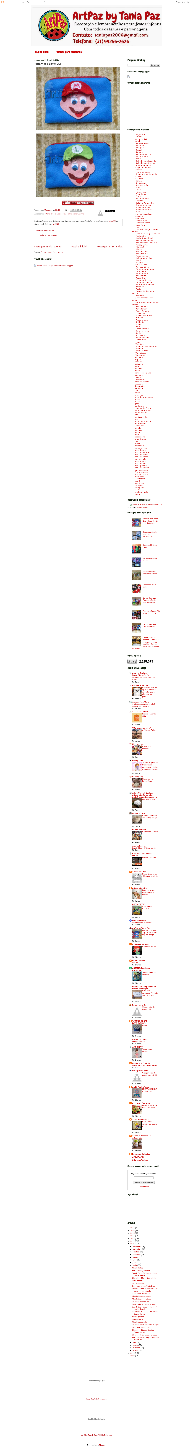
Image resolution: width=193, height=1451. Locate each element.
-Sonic (138, 333)
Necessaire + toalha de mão (143, 1304)
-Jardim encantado (144, 214)
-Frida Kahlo (141, 194)
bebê (137, 366)
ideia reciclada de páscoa (142, 923)
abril (135, 1342)
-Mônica (138, 249)
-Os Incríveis (141, 265)
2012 (132, 1241)
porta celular (141, 459)
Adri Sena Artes (139, 872)
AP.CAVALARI (138, 1157)
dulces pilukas (138, 813)
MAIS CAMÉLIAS (149, 799)
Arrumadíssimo (139, 846)
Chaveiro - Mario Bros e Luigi (144, 1278)
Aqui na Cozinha (139, 673)
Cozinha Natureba (140, 1039)
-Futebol (139, 201)
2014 (132, 1236)
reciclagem (140, 479)
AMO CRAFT (137, 1047)
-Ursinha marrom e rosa (146, 346)
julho (135, 1260)
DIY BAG (135, 963)
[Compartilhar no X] (76, 210)
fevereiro (136, 1348)
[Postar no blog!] (73, 210)
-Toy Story (139, 344)
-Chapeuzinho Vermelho (146, 174)
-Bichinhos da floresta (145, 163)
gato (137, 404)
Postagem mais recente (47, 246)
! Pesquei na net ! (140, 1071)
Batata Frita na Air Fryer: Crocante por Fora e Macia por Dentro (143, 677)
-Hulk (137, 212)
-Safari (138, 326)
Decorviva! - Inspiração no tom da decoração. (144, 987)
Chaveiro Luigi (138, 1283)
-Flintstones (140, 192)
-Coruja (138, 181)
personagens (141, 448)
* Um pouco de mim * (141, 728)
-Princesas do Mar (143, 315)
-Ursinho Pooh (141, 351)
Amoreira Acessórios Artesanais (141, 1137)
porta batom (140, 450)
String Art (139, 488)
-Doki (137, 187)
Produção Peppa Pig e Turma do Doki (151, 612)
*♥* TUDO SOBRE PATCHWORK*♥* (139, 1022)
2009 (132, 1356)
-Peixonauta (140, 276)
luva (137, 419)
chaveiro (139, 384)
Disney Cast (137, 760)
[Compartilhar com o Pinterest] (81, 210)
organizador (140, 439)
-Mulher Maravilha (143, 258)
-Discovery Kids (142, 185)
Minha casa (140, 426)
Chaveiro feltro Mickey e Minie (144, 1335)
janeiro (136, 1350)
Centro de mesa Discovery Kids (149, 625)
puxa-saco (140, 477)
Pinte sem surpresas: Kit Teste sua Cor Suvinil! (150, 993)
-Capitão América (143, 167)
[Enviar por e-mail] (71, 210)
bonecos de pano (143, 373)
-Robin (138, 324)
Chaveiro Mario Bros (140, 1302)
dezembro (137, 1246)
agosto (136, 1257)
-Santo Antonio (142, 329)
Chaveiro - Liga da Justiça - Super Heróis (143, 1331)
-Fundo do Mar (142, 198)
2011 (132, 1244)
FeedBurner (144, 1187)
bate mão (139, 362)
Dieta (137, 390)
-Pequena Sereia (143, 280)
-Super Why (140, 340)
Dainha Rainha (138, 961)
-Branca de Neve (143, 165)
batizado (139, 364)
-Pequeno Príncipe (143, 282)
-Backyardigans (142, 143)
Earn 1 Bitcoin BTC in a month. (144, 848)
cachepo (139, 375)
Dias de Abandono (149, 858)
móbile (138, 428)
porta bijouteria (142, 452)
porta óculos (141, 463)
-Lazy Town (140, 225)
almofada (139, 357)
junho (135, 1262)
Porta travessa (142, 472)
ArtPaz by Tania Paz (141, 928)
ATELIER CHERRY (140, 712)
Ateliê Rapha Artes (140, 1087)
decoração (140, 386)
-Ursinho (139, 348)
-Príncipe (139, 318)
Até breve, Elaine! (149, 730)
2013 (132, 1238)
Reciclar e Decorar (140, 685)
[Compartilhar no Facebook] (78, 210)
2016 (132, 1230)
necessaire (140, 437)
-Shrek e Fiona (142, 331)
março (135, 1345)
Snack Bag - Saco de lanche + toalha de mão (144, 1274)
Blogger (102, 1445)
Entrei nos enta (139, 1005)
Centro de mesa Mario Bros (143, 1286)
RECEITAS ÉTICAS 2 (141, 1103)
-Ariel (137, 141)
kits (136, 415)
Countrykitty (137, 777)
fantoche (139, 395)
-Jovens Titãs (141, 220)
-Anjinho (139, 137)
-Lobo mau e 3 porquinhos (147, 234)
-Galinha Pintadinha (144, 203)
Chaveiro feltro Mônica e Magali (145, 1325)
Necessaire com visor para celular (150, 572)
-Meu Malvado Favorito (146, 243)
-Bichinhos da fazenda (145, 161)
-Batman (139, 152)
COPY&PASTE (138, 904)
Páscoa (138, 443)
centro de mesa (142, 382)
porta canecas (141, 457)
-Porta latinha (141, 307)
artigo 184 (112, 221)
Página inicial (42, 51)
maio (135, 1265)
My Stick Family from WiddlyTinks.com (96, 1435)
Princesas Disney (149, 946)
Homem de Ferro (143, 408)
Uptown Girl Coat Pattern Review (144, 1065)
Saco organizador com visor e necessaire (150, 534)
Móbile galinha (138, 1317)
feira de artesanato (144, 397)
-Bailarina (139, 145)
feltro (70, 214)
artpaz (138, 359)
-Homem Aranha (142, 207)
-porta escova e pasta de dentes (145, 303)
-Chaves (139, 176)
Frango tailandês (138, 1042)
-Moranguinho (141, 256)
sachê (137, 481)
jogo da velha (141, 412)
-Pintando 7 (140, 287)
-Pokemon (139, 295)
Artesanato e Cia (139, 888)
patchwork (139, 446)
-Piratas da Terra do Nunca (143, 292)
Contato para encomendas (69, 51)
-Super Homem (142, 337)
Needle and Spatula (141, 1063)
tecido (137, 490)
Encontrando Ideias (141, 1154)
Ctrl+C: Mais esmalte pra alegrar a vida (149, 1124)
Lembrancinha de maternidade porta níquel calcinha (145, 1290)
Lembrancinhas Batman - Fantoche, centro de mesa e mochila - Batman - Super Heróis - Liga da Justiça (145, 643)
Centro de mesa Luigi (141, 1327)
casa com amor (139, 920)
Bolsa (144, 1025)
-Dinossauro (140, 183)
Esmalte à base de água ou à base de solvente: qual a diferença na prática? (149, 692)
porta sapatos (141, 470)
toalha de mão (141, 492)
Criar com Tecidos (140, 1160)
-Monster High (141, 251)
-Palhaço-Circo (142, 267)
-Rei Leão (139, 322)
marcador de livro (143, 421)
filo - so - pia (138, 744)
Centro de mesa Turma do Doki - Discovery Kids (149, 600)
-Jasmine (139, 216)
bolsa (137, 371)
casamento (140, 379)
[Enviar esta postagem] (66, 210)
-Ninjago (139, 262)
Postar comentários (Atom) (52, 252)
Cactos (138, 377)
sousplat (139, 485)
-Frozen (138, 196)
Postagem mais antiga (109, 246)
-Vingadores (140, 353)
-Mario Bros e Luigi (53, 214)
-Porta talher (141, 309)
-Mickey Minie (141, 245)
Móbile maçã (137, 1319)
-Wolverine (140, 355)
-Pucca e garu (141, 320)
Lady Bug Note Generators (96, 1399)
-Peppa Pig (140, 278)
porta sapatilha (142, 468)
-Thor (137, 342)
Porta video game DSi (141, 1270)
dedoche (139, 388)
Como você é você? (150, 832)
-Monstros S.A (141, 254)
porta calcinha (141, 454)
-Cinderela (140, 179)
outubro (136, 1252)
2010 (132, 1353)
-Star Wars (140, 335)
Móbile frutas (137, 1268)
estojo (64, 214)
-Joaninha (139, 218)
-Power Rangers (142, 311)
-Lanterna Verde (142, 223)
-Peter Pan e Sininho (145, 284)
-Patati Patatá (141, 273)
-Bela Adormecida (143, 154)
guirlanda (139, 406)
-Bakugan (139, 148)
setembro (137, 1254)
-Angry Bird (140, 134)
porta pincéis (141, 466)
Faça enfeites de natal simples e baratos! (148, 892)
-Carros (138, 170)
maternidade (141, 423)
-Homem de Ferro (143, 209)
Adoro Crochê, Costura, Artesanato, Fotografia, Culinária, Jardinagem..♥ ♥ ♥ (144, 795)
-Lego (137, 227)
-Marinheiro (140, 236)
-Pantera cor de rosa (145, 269)
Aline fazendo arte (140, 944)
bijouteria (139, 368)
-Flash (138, 190)
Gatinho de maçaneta (141, 1294)
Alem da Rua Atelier (141, 702)
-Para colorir (141, 271)
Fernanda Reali (139, 830)
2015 (132, 1233)
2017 (132, 1228)
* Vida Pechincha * (140, 1119)
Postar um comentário (48, 235)
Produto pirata (141, 474)
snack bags (140, 483)
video (137, 494)
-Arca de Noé (141, 139)
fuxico (137, 401)
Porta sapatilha (138, 1281)
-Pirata (138, 289)
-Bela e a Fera (141, 156)
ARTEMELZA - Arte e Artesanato (141, 969)
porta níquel (140, 461)
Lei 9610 (56, 224)
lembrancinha (78, 214)
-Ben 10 (138, 159)
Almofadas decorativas (141, 1296)
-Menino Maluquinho (144, 240)
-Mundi (138, 260)
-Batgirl (138, 150)
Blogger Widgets (142, 507)
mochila (138, 430)
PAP (137, 441)
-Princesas (140, 313)
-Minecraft (139, 247)
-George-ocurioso (143, 205)
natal (137, 435)
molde (137, 432)
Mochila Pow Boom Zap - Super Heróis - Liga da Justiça (151, 521)
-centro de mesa (142, 172)
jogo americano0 (143, 410)
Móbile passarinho (139, 1322)
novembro (137, 1249)
